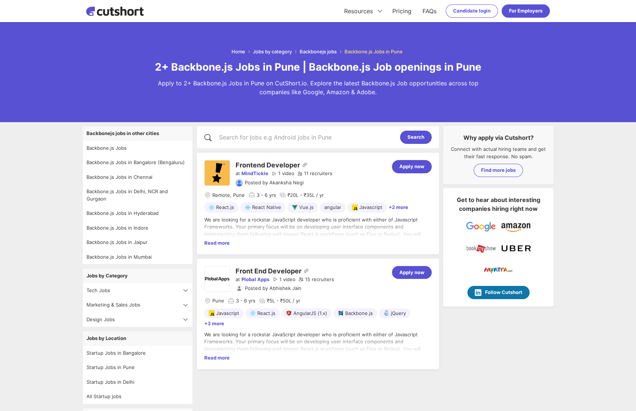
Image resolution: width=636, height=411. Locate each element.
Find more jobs (498, 170)
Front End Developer (268, 271)
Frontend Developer (268, 165)
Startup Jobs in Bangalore (116, 353)
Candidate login (472, 11)
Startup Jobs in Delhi (110, 382)
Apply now (411, 166)
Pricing (401, 11)
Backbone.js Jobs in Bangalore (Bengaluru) (135, 162)
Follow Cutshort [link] (503, 292)
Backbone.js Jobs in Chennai (119, 177)
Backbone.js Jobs (106, 148)
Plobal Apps (255, 279)
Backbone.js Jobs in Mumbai (119, 257)
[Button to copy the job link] (305, 165)
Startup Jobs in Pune (110, 367)
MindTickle (254, 173)
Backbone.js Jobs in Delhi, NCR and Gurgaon (127, 195)
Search (415, 137)
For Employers (526, 11)
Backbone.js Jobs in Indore (117, 228)
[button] (283, 173)
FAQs (430, 11)
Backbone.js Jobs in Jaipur (117, 242)
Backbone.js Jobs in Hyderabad (122, 213)
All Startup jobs (103, 396)
